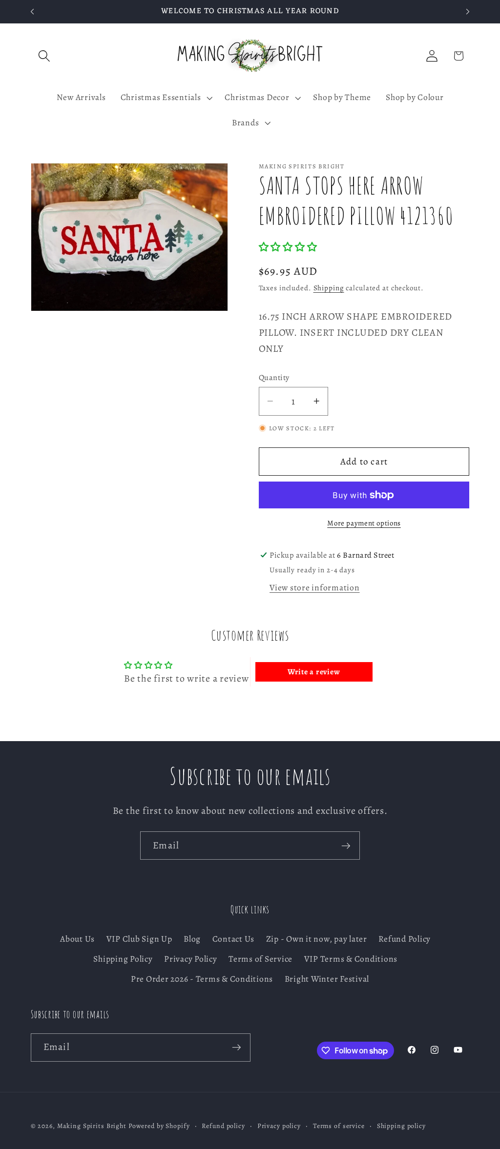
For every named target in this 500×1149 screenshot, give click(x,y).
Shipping (328, 288)
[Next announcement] (468, 11)
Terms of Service (260, 959)
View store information (315, 587)
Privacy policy (279, 1125)
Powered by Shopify (159, 1125)
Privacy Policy (190, 959)
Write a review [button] (314, 671)
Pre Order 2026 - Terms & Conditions (202, 979)
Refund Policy (404, 939)
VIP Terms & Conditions (351, 959)
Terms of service (339, 1125)
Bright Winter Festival (327, 979)
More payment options (364, 523)
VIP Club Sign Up (139, 939)
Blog (192, 939)
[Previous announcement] (32, 11)
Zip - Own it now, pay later (316, 939)
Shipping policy (401, 1125)
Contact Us (233, 939)
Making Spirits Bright (91, 1125)
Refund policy (223, 1125)
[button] (44, 55)
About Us (77, 939)
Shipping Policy (122, 959)
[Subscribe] (346, 845)
